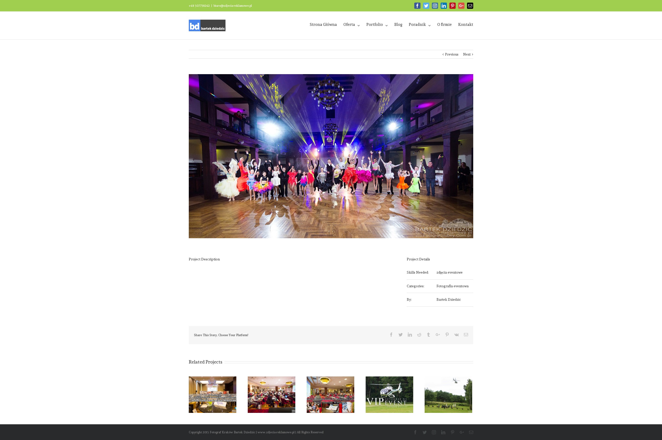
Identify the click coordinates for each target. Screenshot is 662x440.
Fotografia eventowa (453, 286)
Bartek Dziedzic (449, 300)
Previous (451, 54)
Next (467, 54)
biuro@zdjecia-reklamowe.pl (233, 5)
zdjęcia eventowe (450, 272)
